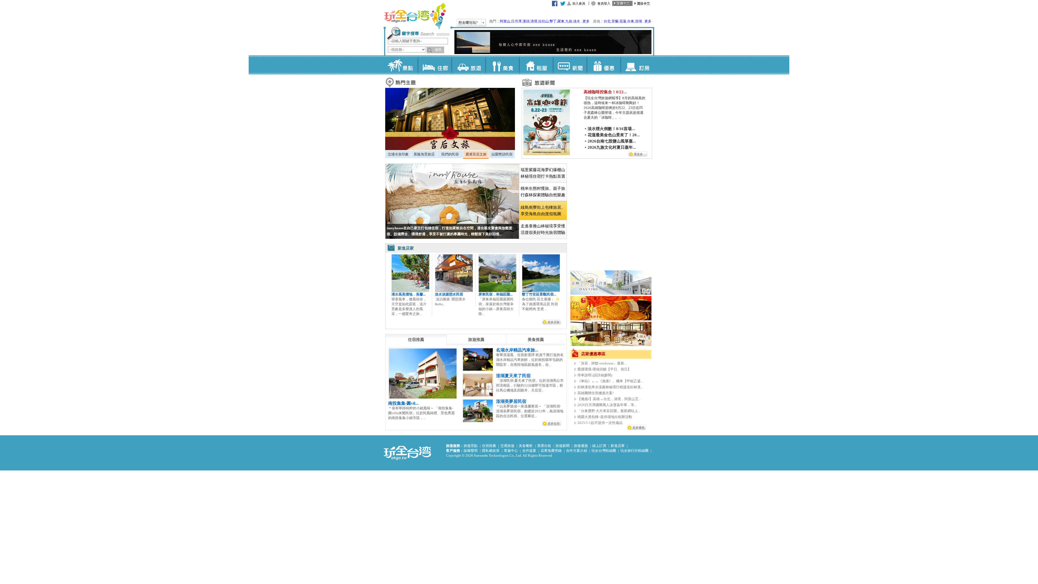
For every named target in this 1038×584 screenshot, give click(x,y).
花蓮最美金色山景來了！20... (614, 135)
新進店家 (618, 446)
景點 (401, 64)
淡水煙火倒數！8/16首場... (611, 129)
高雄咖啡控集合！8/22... (605, 92)
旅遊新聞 (562, 446)
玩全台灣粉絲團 (603, 451)
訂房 (637, 64)
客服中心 (511, 451)
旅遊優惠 (581, 446)
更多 (586, 21)
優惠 (603, 64)
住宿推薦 (489, 446)
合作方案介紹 (576, 451)
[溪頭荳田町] (610, 345)
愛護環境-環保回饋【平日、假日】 (604, 369)
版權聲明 (471, 451)
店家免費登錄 (551, 451)
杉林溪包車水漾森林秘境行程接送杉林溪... (610, 387)
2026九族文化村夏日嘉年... (612, 147)
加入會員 (578, 3)
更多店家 (554, 322)
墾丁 (553, 21)
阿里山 (505, 21)
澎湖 (638, 21)
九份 (568, 21)
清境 (533, 21)
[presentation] (416, 339)
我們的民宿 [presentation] (450, 154)
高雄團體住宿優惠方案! (595, 393)
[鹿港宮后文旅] (450, 149)
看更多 (638, 154)
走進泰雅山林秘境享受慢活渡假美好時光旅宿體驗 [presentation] (543, 229)
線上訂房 (599, 446)
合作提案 (529, 451)
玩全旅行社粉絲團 (634, 451)
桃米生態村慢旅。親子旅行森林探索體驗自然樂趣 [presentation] (543, 191)
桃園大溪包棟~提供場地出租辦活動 (604, 417)
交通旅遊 (507, 446)
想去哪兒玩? (468, 23)
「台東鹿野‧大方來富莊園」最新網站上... (608, 411)
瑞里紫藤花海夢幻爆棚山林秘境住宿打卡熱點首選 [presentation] (543, 173)
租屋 (536, 64)
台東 (630, 21)
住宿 (434, 64)
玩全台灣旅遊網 (415, 16)
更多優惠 (638, 427)
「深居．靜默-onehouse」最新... (602, 363)
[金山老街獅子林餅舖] (610, 319)
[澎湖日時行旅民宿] (610, 293)
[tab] (398, 154)
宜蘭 (614, 21)
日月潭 (516, 21)
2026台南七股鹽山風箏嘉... (612, 141)
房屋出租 (544, 446)
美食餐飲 (526, 446)
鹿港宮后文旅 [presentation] (476, 154)
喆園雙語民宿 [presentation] (502, 154)
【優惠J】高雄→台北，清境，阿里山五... (609, 399)
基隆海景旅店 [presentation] (424, 154)
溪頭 (526, 21)
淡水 (576, 21)
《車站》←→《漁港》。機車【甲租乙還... (610, 381)
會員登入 (603, 3)
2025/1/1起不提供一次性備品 (600, 423)
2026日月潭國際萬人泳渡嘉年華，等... (607, 405)
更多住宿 (554, 423)
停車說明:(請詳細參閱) (594, 375)
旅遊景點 (471, 446)
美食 (502, 64)
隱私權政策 (491, 451)
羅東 (560, 21)
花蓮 (622, 21)
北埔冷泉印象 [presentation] (398, 154)
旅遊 (468, 64)
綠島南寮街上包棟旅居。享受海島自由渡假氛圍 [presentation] (543, 210)
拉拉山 (543, 21)
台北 (607, 21)
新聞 (570, 64)
